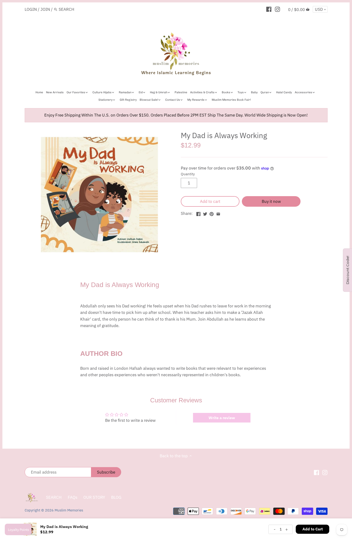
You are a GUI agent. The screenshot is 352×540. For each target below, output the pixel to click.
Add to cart (210, 201)
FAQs (72, 497)
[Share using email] (218, 213)
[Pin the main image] (212, 213)
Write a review (222, 417)
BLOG (116, 497)
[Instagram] (277, 9)
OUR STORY (94, 497)
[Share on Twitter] (205, 213)
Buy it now (271, 201)
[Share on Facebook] (198, 213)
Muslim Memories (69, 510)
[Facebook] (268, 9)
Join (45, 9)
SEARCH (54, 497)
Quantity (188, 174)
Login (31, 9)
